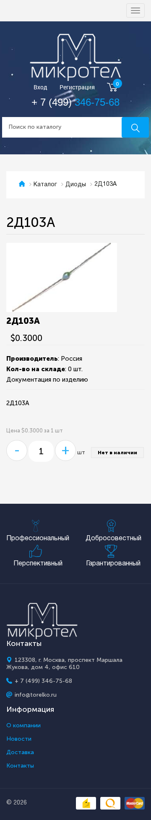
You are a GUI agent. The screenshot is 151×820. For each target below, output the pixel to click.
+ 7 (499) (75, 102)
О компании (23, 725)
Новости (18, 739)
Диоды (75, 184)
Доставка (20, 752)
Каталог (45, 184)
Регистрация (77, 87)
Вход (40, 87)
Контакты (20, 766)
